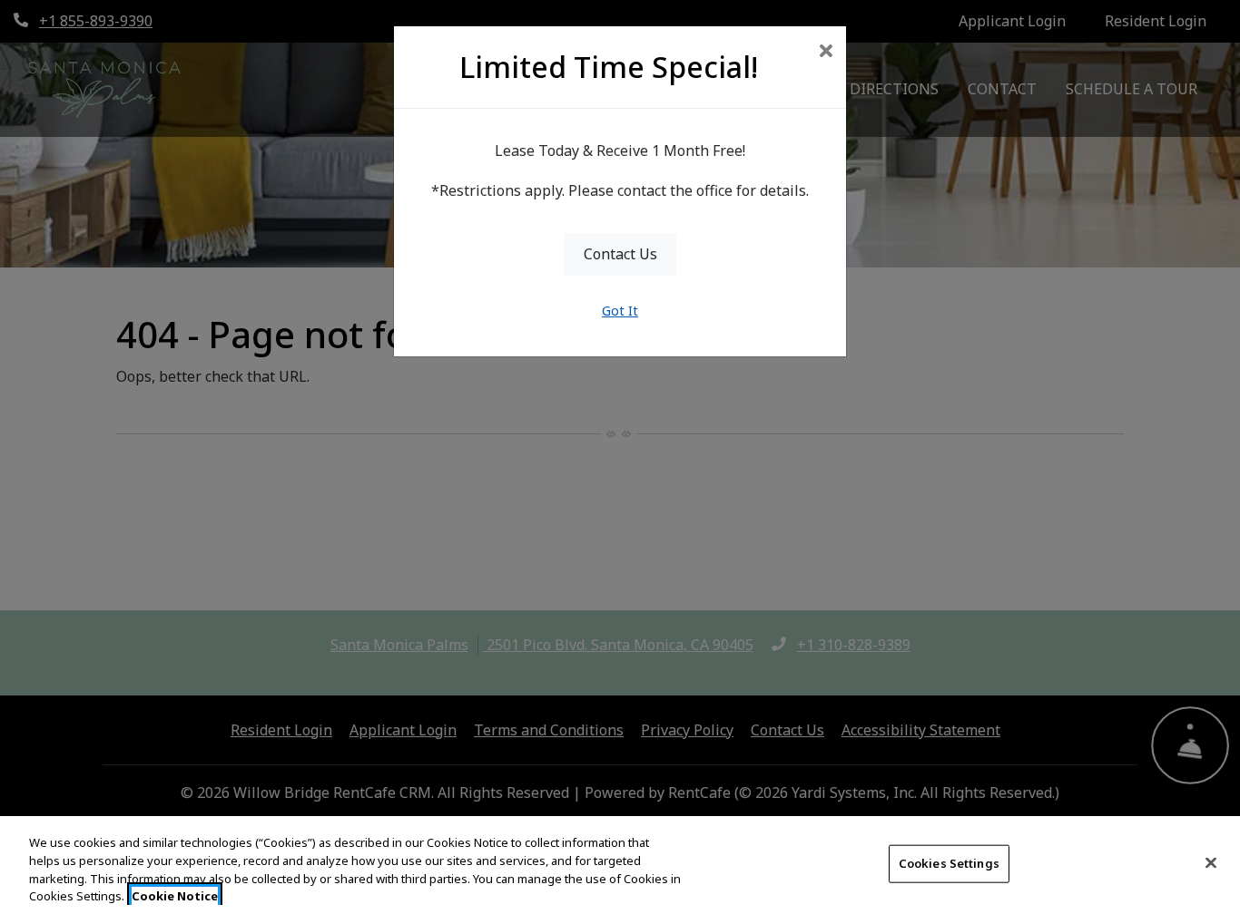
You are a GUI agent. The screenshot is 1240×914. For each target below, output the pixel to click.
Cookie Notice (175, 895)
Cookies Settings (949, 863)
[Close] (1211, 862)
